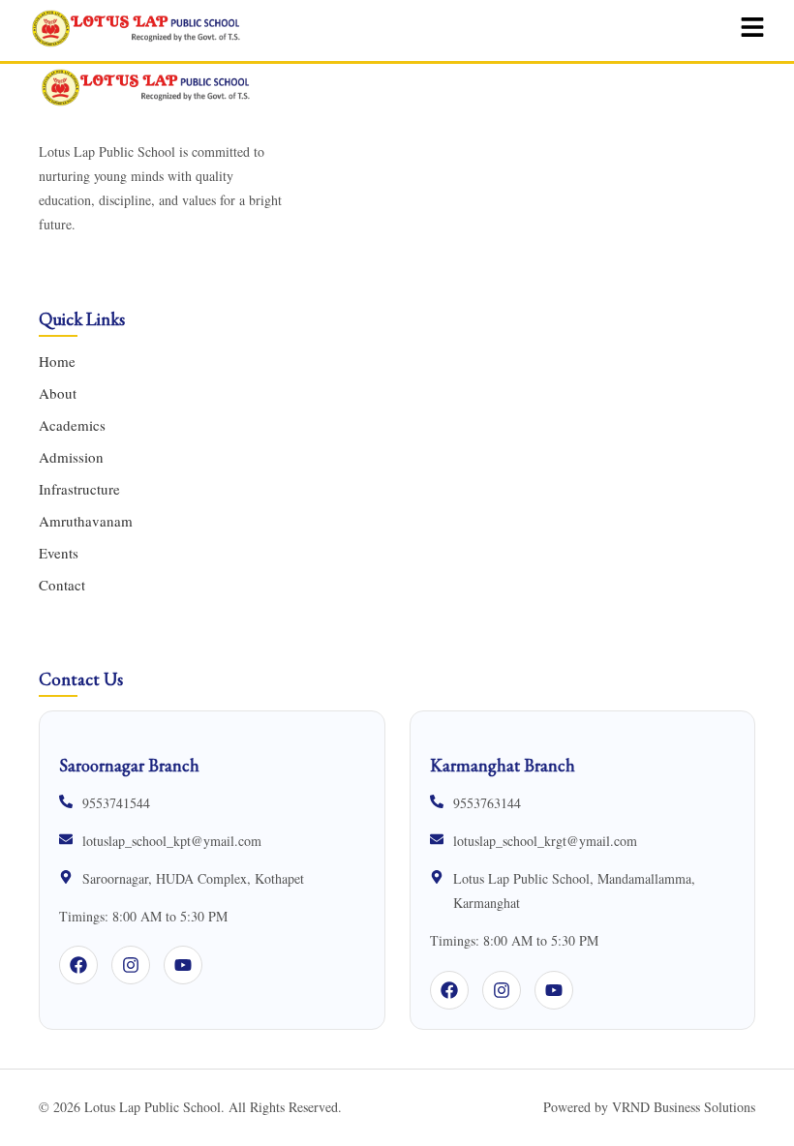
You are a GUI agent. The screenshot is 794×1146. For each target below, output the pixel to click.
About (57, 393)
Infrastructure (79, 488)
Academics (72, 425)
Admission (71, 457)
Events (58, 552)
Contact (62, 584)
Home (57, 361)
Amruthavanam (86, 520)
